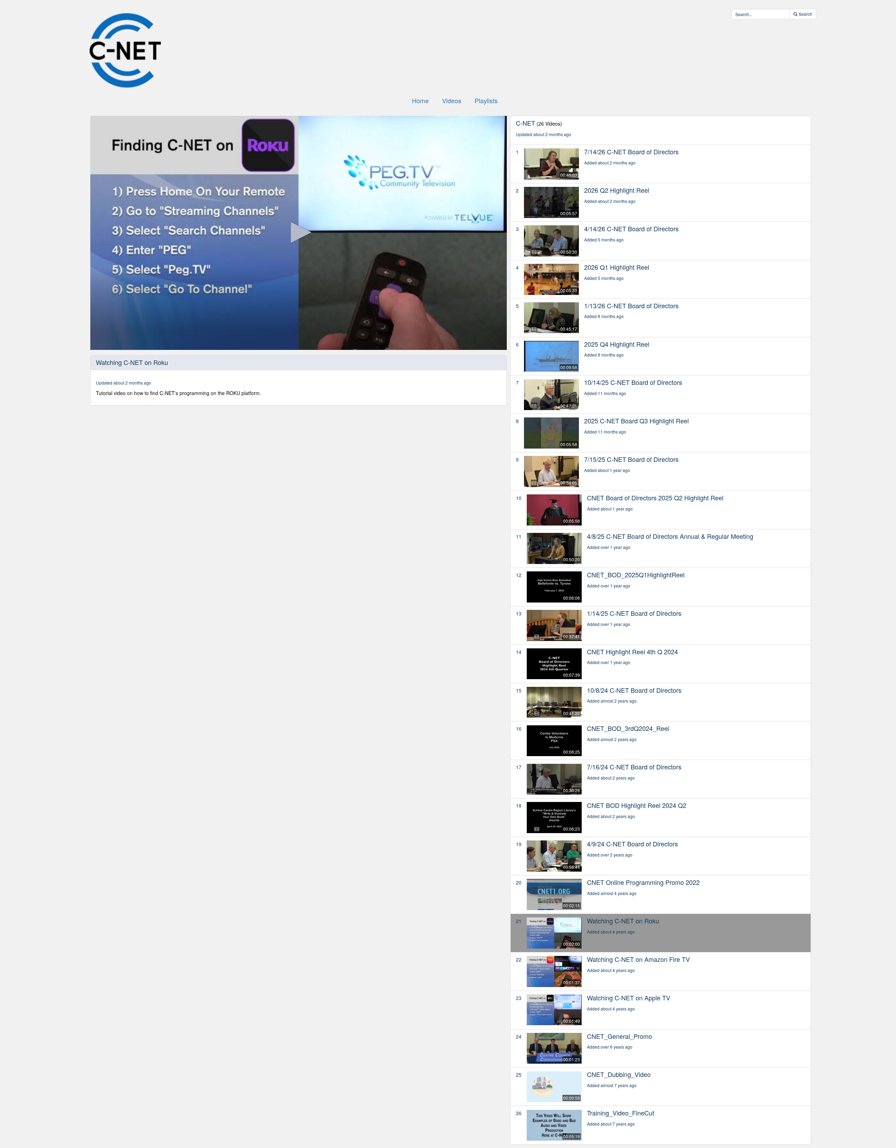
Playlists (486, 100)
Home (420, 100)
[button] (298, 232)
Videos (451, 100)
